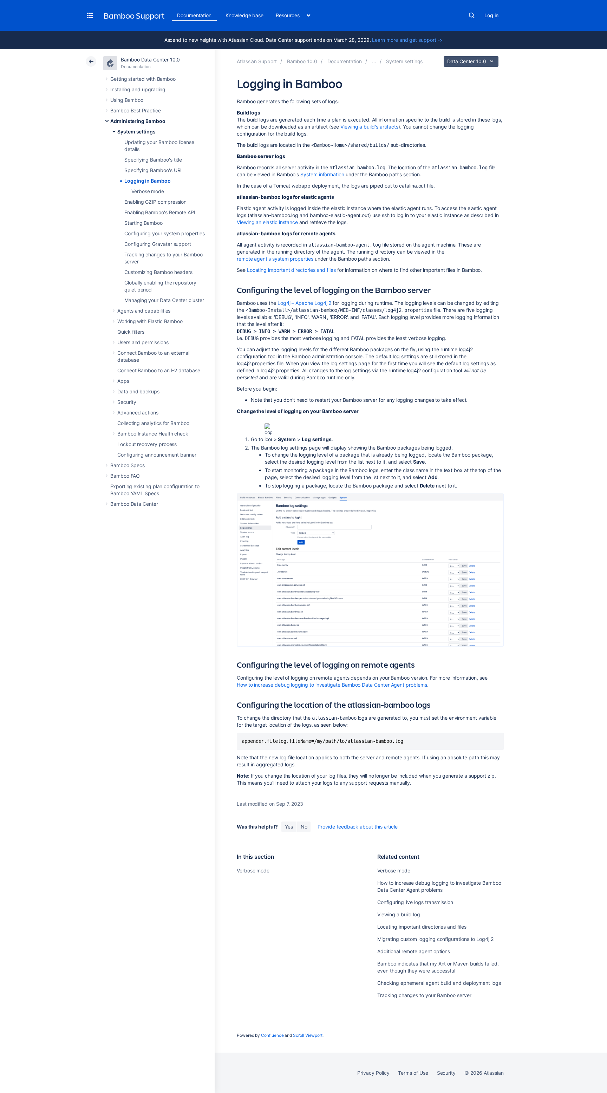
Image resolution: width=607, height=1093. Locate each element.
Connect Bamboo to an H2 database (158, 370)
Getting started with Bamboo (143, 79)
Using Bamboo (126, 100)
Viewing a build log (398, 914)
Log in (491, 15)
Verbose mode (147, 191)
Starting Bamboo (143, 223)
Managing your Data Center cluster (164, 300)
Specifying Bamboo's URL (153, 170)
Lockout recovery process (147, 444)
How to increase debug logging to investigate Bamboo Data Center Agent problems (332, 685)
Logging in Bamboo (147, 181)
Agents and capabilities (143, 311)
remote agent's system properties (275, 259)
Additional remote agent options (413, 951)
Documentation (194, 15)
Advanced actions (137, 412)
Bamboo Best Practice (135, 110)
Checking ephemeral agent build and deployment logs (439, 983)
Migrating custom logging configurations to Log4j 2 (435, 939)
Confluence (272, 1035)
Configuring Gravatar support (157, 244)
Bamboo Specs (127, 465)
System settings (136, 132)
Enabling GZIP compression (155, 202)
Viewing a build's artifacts (369, 127)
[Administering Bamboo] (374, 61)
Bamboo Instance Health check (152, 434)
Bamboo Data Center (134, 504)
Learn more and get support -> (407, 40)
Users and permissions (143, 342)
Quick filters (130, 332)
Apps (123, 381)
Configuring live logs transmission (415, 902)
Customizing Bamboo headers (158, 272)
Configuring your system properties (164, 233)
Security (126, 402)
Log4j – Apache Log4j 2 (304, 303)
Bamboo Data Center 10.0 (150, 60)
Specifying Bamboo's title (153, 160)
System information (322, 174)
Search (471, 15)
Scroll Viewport (307, 1035)
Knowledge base (244, 15)
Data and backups (138, 391)
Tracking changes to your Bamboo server (424, 995)
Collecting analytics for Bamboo (153, 423)
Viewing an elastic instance (267, 222)
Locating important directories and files (291, 270)
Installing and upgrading (137, 89)
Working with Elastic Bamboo (150, 321)
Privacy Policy (373, 1073)
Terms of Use (413, 1073)
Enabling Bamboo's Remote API (159, 212)
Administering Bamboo (137, 121)
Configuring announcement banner (156, 455)
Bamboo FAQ (125, 476)
